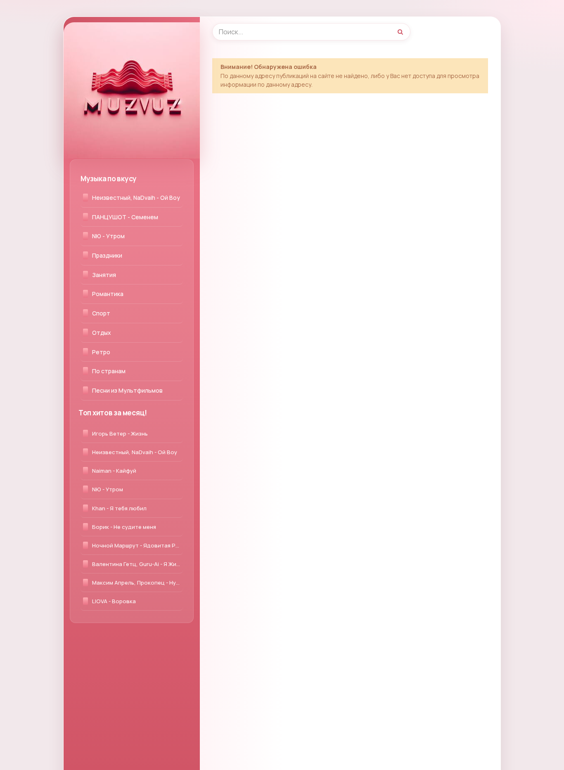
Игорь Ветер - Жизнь (120, 433)
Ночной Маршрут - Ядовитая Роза (137, 545)
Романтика (107, 294)
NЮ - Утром (108, 236)
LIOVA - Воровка (114, 601)
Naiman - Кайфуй (114, 470)
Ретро (101, 352)
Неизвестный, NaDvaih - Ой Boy (136, 197)
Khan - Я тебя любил (119, 508)
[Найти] (400, 31)
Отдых (101, 332)
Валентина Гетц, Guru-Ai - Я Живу (137, 564)
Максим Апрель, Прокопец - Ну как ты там (137, 582)
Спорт (101, 313)
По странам (109, 371)
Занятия (104, 275)
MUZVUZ (96, 31)
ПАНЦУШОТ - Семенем (125, 217)
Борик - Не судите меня (124, 527)
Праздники (107, 255)
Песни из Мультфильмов (127, 390)
